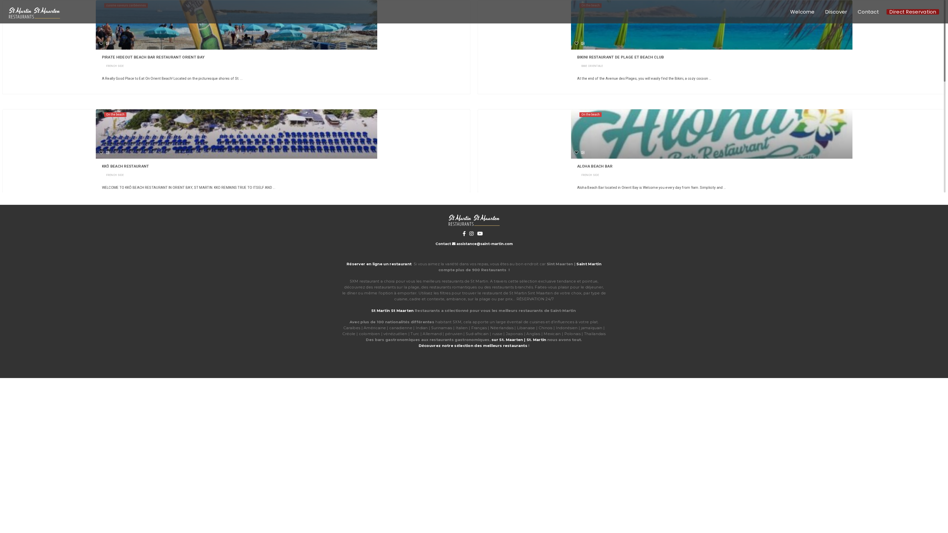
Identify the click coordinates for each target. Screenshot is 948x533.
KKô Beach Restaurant (125, 166)
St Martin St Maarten (392, 310)
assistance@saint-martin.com (484, 244)
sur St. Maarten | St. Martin (519, 339)
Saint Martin (588, 264)
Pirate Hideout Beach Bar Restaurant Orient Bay (153, 57)
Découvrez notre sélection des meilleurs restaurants (473, 345)
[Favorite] (101, 43)
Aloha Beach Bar (595, 166)
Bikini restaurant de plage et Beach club (620, 57)
